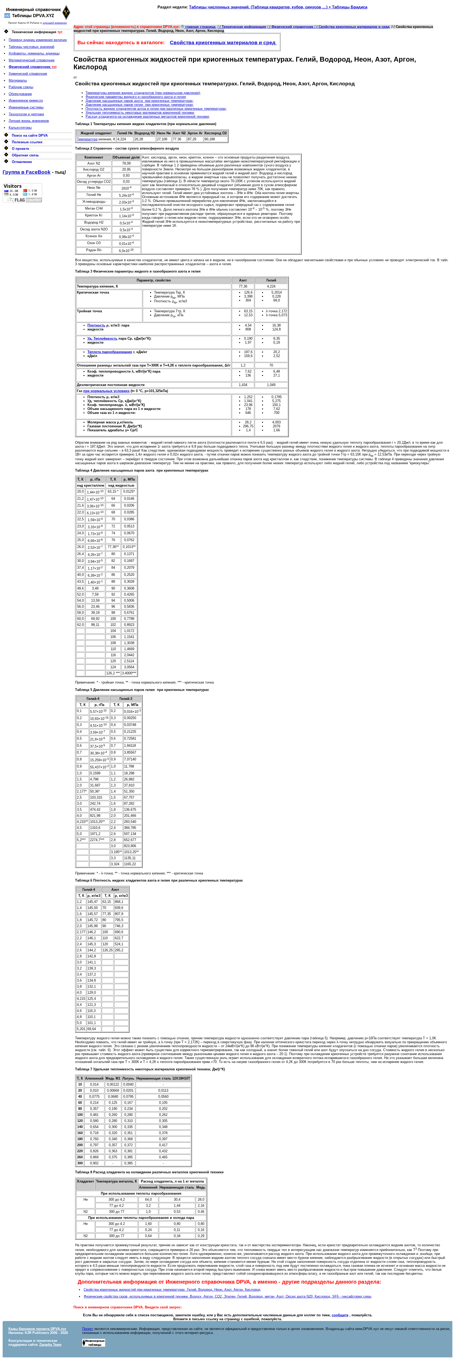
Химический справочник (28, 74)
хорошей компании (55, 22)
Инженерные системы (26, 107)
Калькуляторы (20, 128)
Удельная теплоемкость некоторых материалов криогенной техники (140, 113)
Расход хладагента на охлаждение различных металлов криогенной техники (147, 116)
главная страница (200, 27)
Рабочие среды (21, 87)
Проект (87, 1329)
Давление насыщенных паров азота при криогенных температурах (139, 101)
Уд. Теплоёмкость (102, 338)
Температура (87, 139)
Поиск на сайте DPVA (30, 135)
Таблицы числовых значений (31, 47)
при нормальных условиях (106, 391)
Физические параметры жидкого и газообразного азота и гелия (136, 97)
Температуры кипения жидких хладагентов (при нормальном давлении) (143, 93)
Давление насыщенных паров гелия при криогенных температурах (139, 105)
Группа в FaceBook (27, 172)
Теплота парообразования (109, 352)
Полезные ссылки (27, 142)
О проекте (20, 149)
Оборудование (20, 94)
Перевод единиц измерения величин (38, 40)
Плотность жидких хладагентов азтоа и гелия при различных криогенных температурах (156, 109)
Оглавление (22, 162)
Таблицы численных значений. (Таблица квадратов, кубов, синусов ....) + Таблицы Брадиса (278, 7)
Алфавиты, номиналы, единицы (34, 53)
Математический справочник (32, 60)
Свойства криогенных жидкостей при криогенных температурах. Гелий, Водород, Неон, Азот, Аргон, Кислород (172, 1290)
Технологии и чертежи (26, 114)
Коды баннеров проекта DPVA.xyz (37, 1329)
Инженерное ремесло (26, 100)
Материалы (18, 80)
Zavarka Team (50, 1345)
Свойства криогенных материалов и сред (223, 42)
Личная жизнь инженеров (29, 121)
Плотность (96, 325)
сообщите (340, 1315)
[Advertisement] (37, 281)
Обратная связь (25, 155)
